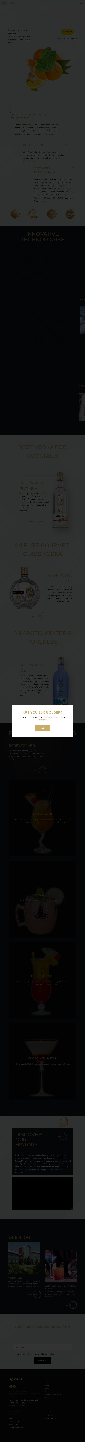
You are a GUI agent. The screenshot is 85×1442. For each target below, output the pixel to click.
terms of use (48, 717)
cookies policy (42, 720)
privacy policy (58, 717)
